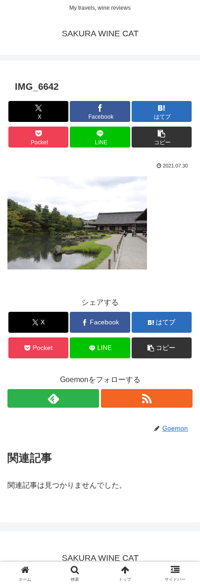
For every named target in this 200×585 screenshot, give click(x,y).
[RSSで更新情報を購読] (147, 398)
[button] (162, 137)
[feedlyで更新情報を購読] (53, 398)
